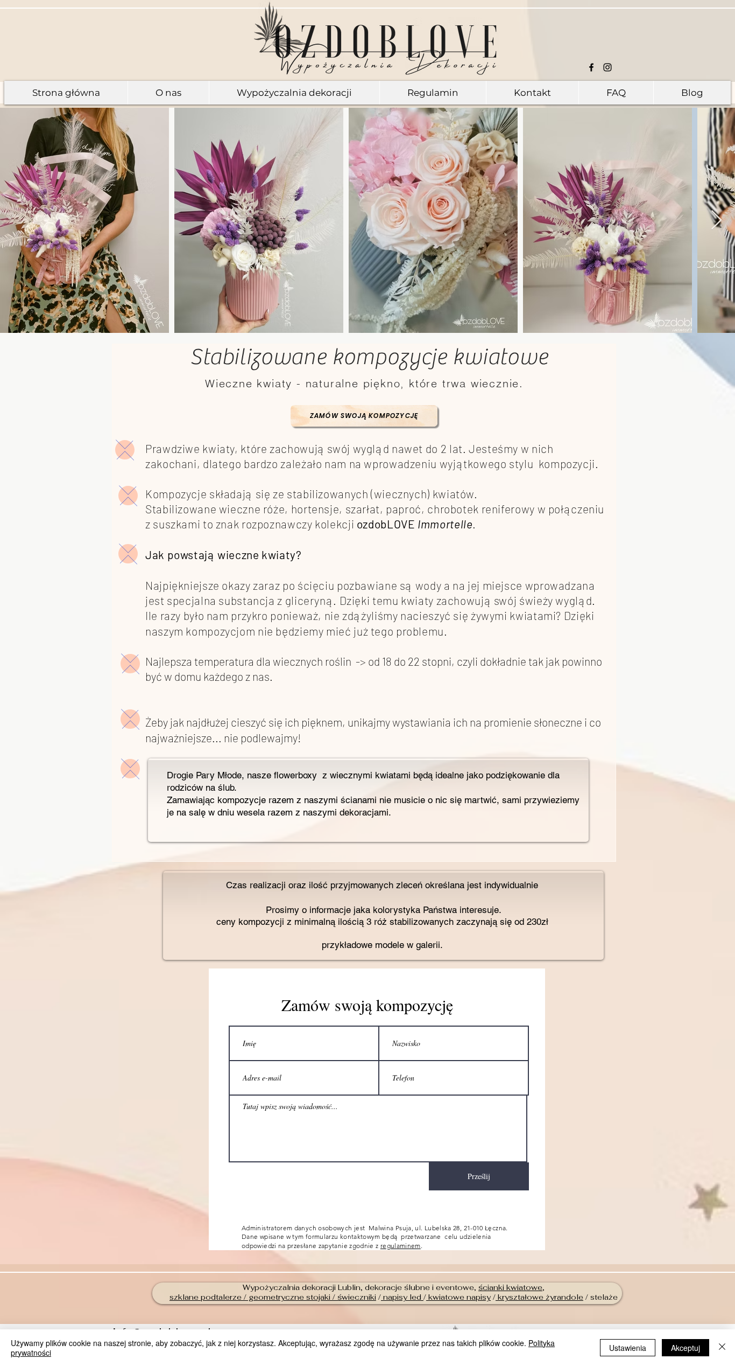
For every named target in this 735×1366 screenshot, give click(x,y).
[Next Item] (716, 220)
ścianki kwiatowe (510, 1287)
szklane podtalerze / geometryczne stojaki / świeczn (269, 1297)
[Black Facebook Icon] (591, 67)
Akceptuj (685, 1347)
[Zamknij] (722, 1347)
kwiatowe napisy (458, 1297)
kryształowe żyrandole (539, 1297)
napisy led (402, 1297)
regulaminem (400, 1246)
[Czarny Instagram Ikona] (607, 67)
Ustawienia (627, 1347)
